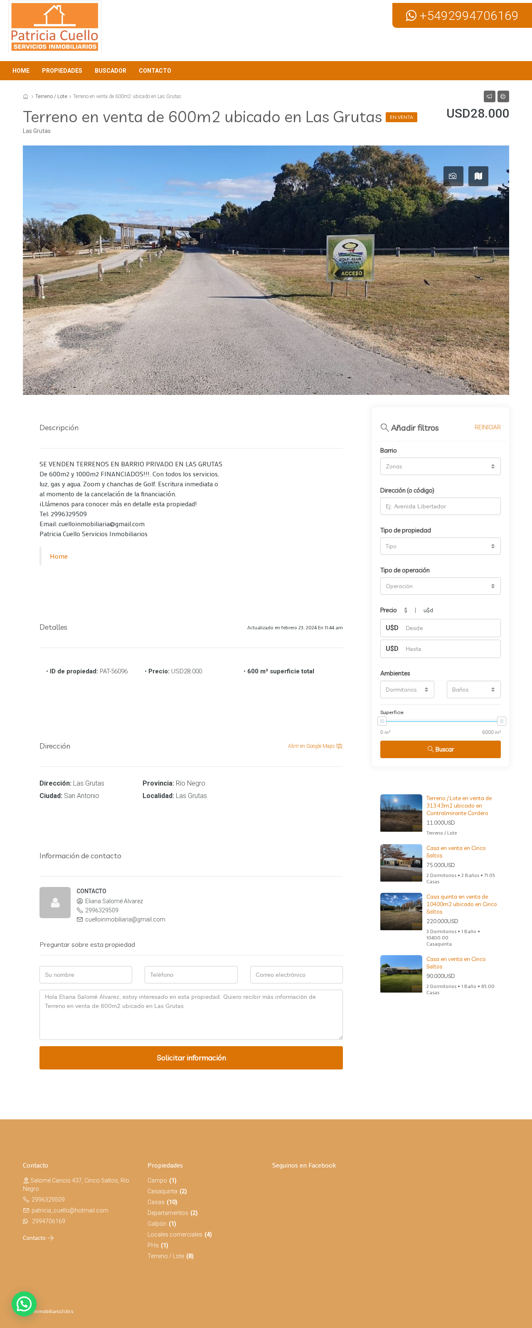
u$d (428, 610)
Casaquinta (162, 1191)
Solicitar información (191, 1057)
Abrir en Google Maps (312, 746)
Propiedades (62, 70)
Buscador (110, 70)
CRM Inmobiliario (42, 1311)
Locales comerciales (175, 1234)
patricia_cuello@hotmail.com (70, 1210)
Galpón (157, 1223)
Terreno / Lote (51, 96)
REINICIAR (488, 427)
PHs (153, 1245)
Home (21, 70)
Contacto (155, 70)
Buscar (445, 749)
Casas (156, 1202)
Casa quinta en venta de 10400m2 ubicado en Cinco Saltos (461, 904)
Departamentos (168, 1213)
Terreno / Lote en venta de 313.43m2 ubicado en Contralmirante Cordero (459, 805)
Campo (157, 1180)
